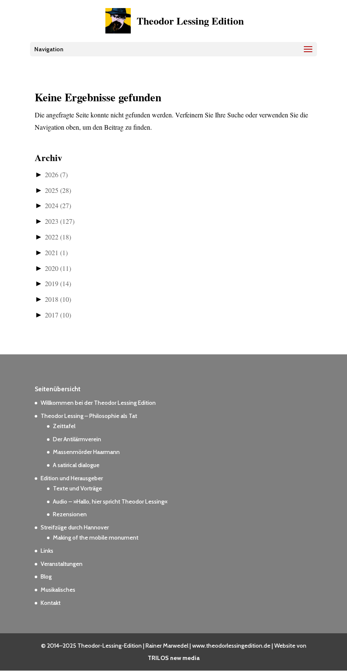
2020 (58, 268)
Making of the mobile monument (95, 537)
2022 (58, 236)
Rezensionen (70, 514)
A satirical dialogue (76, 465)
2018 (58, 299)
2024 (58, 205)
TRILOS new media (174, 658)
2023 (59, 221)
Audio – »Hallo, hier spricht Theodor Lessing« (110, 501)
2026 (56, 174)
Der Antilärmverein (77, 439)
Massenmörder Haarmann (86, 452)
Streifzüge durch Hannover (75, 527)
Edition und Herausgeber (72, 478)
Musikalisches (58, 589)
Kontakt (51, 603)
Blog (46, 576)
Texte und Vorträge (77, 488)
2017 (58, 314)
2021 (56, 252)
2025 (58, 190)
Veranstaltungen (62, 564)
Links (47, 550)
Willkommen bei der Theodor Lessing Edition (98, 402)
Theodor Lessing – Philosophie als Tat (89, 416)
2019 (58, 283)
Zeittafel (64, 426)
